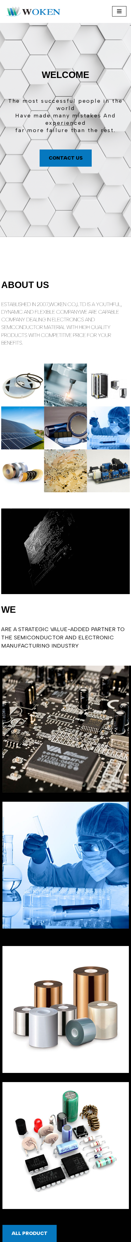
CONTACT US (66, 158)
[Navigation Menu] (119, 11)
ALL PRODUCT (30, 1233)
